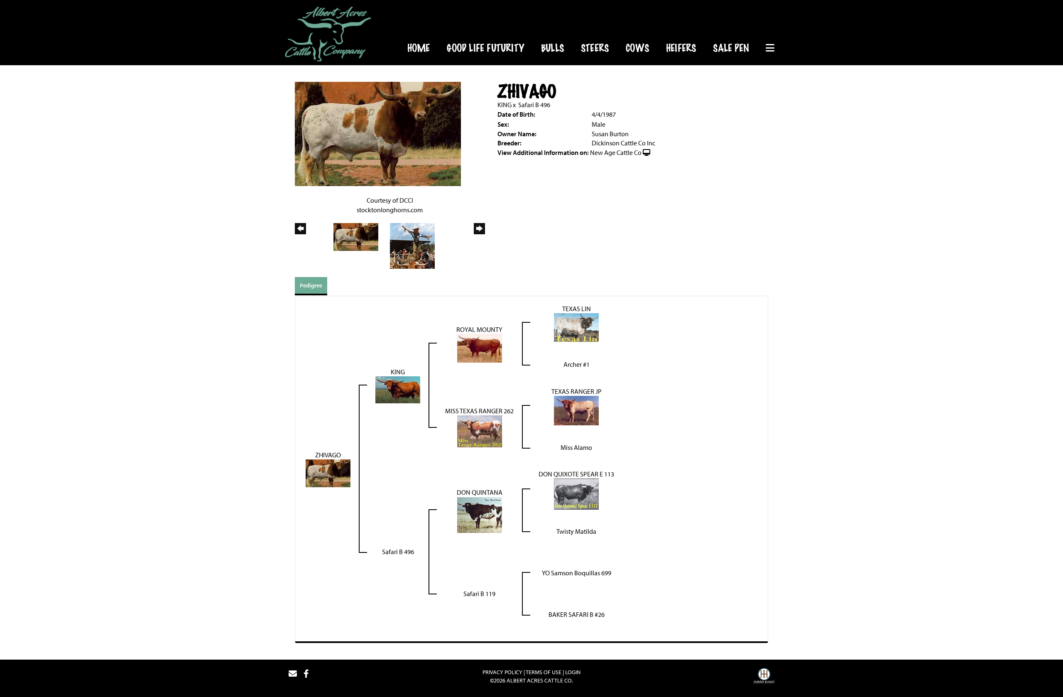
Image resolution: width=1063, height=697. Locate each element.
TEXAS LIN (576, 308)
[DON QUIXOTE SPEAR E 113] (576, 493)
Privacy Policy (502, 672)
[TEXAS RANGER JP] (576, 410)
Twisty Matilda (576, 531)
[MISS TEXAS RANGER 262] (479, 431)
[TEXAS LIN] (576, 327)
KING (504, 105)
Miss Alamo (576, 447)
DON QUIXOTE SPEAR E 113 (576, 474)
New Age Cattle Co (616, 152)
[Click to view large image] (378, 133)
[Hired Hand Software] (764, 677)
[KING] (397, 389)
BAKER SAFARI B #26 (577, 614)
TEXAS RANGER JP (576, 391)
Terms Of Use (543, 672)
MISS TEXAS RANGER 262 (479, 411)
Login (572, 672)
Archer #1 (576, 364)
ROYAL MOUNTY (479, 329)
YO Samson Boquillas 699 (576, 573)
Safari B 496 (534, 105)
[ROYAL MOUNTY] (479, 348)
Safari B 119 (479, 593)
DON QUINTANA (479, 492)
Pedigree (311, 285)
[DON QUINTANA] (479, 514)
